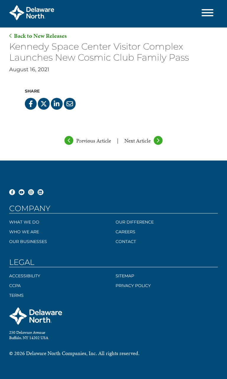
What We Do (24, 222)
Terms (16, 295)
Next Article (137, 140)
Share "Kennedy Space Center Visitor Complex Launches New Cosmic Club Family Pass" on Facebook (31, 104)
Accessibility (24, 275)
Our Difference (135, 222)
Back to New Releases (40, 36)
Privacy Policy (133, 285)
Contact (126, 241)
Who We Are (24, 231)
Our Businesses (28, 241)
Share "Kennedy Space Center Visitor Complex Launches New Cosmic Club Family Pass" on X (44, 104)
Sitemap (125, 275)
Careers (125, 231)
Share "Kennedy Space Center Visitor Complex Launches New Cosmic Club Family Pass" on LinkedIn (57, 104)
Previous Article (93, 140)
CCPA (15, 285)
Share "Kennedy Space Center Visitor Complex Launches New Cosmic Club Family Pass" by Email (70, 104)
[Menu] (207, 14)
